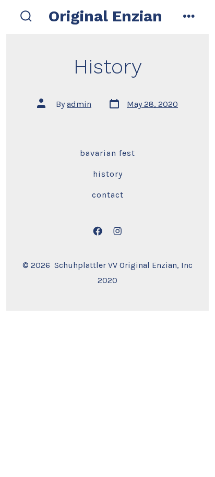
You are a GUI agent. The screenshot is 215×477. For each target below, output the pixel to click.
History (108, 174)
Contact (108, 195)
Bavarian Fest (107, 153)
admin (79, 104)
